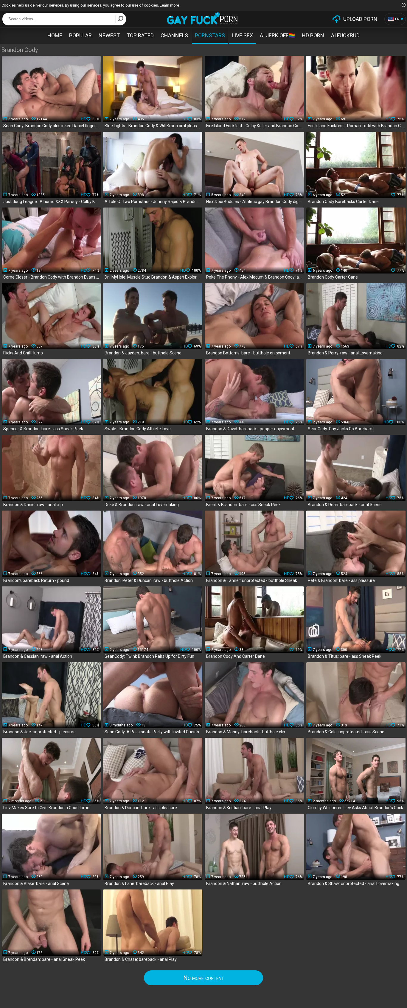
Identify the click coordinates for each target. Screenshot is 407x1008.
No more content (203, 977)
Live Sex (242, 35)
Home (54, 35)
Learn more (169, 5)
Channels (174, 35)
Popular (80, 35)
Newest (109, 35)
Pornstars (210, 35)
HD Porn (313, 35)
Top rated (140, 35)
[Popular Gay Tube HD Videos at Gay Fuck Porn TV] (202, 18)
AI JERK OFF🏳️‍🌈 (277, 35)
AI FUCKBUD (345, 35)
